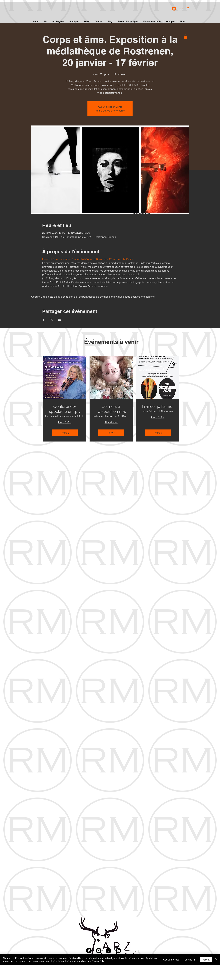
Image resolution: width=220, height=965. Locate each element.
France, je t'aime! (158, 406)
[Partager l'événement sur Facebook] (43, 320)
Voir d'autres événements (110, 110)
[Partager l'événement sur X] (51, 320)
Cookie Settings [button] (171, 959)
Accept (206, 959)
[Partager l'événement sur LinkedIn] (59, 320)
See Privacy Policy (96, 961)
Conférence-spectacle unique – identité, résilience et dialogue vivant (65, 409)
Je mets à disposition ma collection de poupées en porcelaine (111, 409)
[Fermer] (216, 959)
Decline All (190, 959)
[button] (185, 37)
